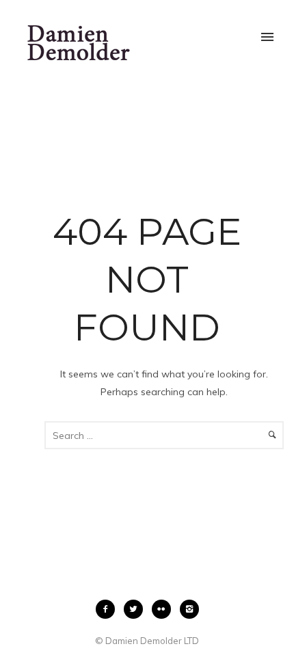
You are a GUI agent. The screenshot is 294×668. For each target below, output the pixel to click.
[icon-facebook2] (109, 609)
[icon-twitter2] (137, 609)
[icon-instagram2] (189, 609)
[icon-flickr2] (165, 609)
